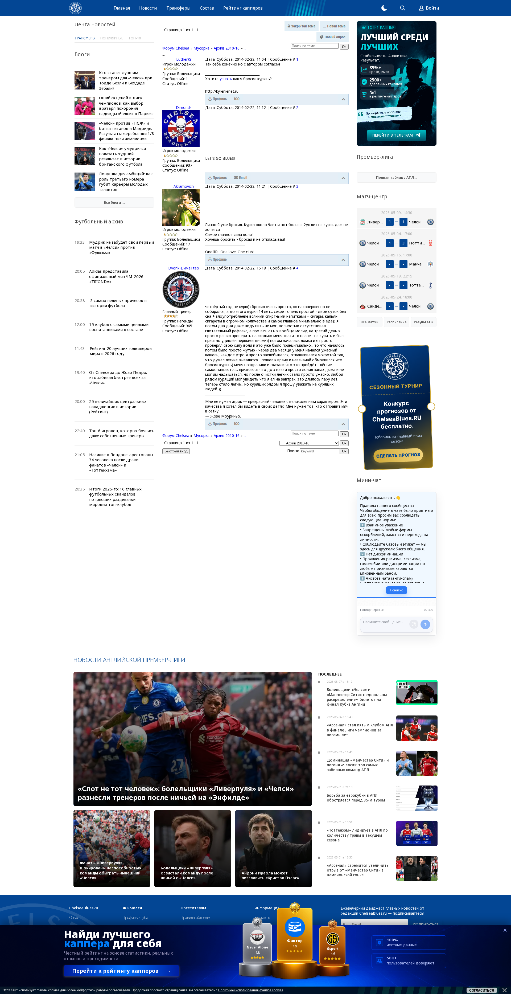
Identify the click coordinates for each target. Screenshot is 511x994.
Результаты (423, 322)
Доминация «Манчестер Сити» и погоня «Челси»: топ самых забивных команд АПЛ (358, 765)
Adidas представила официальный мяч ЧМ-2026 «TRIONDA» (116, 276)
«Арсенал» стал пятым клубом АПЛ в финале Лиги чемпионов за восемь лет (360, 729)
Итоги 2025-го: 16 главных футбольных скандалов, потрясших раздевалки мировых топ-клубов (115, 496)
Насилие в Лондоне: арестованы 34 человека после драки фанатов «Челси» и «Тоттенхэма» (121, 462)
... (245, 48)
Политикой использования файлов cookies (250, 990)
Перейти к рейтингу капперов (121, 970)
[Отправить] (425, 624)
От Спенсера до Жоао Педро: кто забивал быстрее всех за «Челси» (118, 377)
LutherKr (183, 59)
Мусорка (201, 48)
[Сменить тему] (384, 8)
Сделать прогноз (398, 455)
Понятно (396, 590)
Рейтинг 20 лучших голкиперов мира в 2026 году (121, 351)
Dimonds (184, 107)
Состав (207, 8)
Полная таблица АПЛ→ (396, 177)
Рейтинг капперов (243, 8)
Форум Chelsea (175, 48)
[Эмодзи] (413, 624)
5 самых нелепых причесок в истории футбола (118, 303)
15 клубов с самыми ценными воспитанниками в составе (119, 327)
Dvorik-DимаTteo (183, 268)
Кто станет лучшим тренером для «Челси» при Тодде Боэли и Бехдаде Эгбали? (125, 80)
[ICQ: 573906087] (237, 424)
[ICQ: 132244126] (237, 99)
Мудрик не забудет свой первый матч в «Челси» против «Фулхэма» (121, 247)
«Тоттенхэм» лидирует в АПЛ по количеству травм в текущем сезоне (357, 835)
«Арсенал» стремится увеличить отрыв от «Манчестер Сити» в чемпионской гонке (358, 870)
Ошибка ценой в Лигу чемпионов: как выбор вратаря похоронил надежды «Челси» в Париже (126, 105)
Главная (122, 8)
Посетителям (193, 908)
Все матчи (369, 322)
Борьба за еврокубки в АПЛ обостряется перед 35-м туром (356, 798)
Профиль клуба (135, 917)
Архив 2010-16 (227, 48)
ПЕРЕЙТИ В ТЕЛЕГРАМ (392, 135)
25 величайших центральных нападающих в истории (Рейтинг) (117, 406)
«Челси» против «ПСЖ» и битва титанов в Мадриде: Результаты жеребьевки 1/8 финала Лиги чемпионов (126, 130)
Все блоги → (114, 202)
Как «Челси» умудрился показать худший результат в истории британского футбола (122, 156)
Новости (148, 8)
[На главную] (75, 8)
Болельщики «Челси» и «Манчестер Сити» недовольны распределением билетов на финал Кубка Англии (357, 697)
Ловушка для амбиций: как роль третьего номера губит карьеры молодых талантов (126, 181)
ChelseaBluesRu (83, 908)
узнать (226, 78)
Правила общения (196, 917)
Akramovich (184, 186)
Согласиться (481, 990)
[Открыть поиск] (402, 8)
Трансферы (178, 8)
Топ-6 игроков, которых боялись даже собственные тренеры (121, 433)
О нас (74, 917)
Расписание (397, 322)
